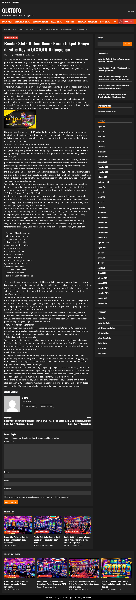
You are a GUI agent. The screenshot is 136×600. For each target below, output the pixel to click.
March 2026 (102, 151)
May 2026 (101, 141)
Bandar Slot (7, 21)
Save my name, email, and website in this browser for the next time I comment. (37, 497)
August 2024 (102, 247)
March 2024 (102, 273)
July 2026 (101, 131)
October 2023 (102, 298)
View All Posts (46, 406)
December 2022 (103, 303)
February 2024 (103, 278)
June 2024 (101, 257)
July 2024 (101, 252)
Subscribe (128, 21)
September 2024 (103, 242)
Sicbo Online (105, 21)
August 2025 (102, 187)
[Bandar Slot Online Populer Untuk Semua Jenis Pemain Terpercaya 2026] (47, 525)
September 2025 (103, 182)
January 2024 (102, 283)
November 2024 (103, 232)
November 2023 (103, 293)
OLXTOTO (11, 10)
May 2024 (101, 262)
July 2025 (101, 192)
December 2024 (103, 227)
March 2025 (102, 212)
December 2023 (103, 288)
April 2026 (101, 146)
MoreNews (75, 597)
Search (100, 37)
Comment (9, 442)
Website (7, 489)
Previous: (25, 420)
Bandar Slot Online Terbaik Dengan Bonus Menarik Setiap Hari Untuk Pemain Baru (112, 95)
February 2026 (103, 156)
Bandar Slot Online (22, 21)
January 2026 (102, 161)
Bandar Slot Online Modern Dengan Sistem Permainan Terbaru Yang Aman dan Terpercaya (77, 540)
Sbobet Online (56, 21)
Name (7, 472)
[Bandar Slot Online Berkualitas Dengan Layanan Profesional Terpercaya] (18, 525)
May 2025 (101, 202)
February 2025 (103, 217)
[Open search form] (115, 22)
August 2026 (102, 126)
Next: (70, 420)
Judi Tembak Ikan (103, 333)
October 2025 (102, 177)
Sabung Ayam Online (40, 21)
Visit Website (30, 406)
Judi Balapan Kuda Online (87, 21)
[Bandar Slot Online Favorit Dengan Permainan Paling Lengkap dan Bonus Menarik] (116, 568)
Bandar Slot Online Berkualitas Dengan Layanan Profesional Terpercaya (16, 540)
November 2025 (103, 172)
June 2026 (101, 136)
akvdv (8, 55)
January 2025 (102, 222)
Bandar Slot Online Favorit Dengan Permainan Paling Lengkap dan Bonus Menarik (113, 86)
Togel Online (69, 21)
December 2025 (103, 167)
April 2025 (101, 207)
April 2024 (101, 268)
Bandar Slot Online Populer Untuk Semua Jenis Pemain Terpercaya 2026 (47, 540)
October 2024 (102, 237)
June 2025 (101, 197)
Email (7, 480)
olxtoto (131, 12)
